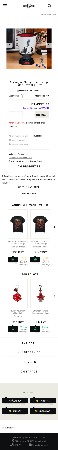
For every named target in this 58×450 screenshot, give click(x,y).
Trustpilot (37, 136)
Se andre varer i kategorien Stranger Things (25, 161)
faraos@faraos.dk (40, 445)
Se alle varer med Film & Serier (20, 158)
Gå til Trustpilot (8, 428)
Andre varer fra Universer (18, 154)
